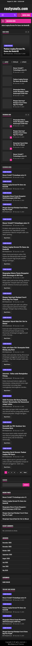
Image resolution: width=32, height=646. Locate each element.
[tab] (7, 62)
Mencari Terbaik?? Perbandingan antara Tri (7, 70)
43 (21, 472)
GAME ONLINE (8, 45)
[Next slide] (28, 32)
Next (25, 472)
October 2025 (6, 550)
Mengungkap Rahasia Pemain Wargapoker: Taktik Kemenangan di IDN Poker (7, 92)
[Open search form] (15, 15)
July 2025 (5, 562)
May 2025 (5, 570)
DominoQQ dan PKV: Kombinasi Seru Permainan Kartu (14, 427)
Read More (8, 238)
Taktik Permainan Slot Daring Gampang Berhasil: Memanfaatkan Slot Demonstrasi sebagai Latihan (16, 402)
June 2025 (5, 566)
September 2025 (7, 554)
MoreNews (11, 644)
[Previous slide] (26, 32)
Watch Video (26, 15)
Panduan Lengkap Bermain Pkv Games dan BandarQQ (7, 81)
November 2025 (7, 547)
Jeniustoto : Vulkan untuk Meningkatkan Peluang (15, 374)
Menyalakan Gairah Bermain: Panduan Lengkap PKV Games (14, 453)
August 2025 (6, 558)
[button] (3, 15)
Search (5, 480)
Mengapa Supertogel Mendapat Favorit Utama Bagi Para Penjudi (7, 103)
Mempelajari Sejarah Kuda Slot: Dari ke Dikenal (7, 134)
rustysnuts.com (16, 8)
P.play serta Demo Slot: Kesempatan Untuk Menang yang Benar (16, 348)
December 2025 (7, 543)
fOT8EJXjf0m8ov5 (9, 53)
